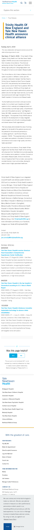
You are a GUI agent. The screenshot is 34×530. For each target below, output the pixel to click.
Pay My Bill (5, 443)
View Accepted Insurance (9, 450)
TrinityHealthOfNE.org (21, 219)
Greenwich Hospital (8, 396)
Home (3, 18)
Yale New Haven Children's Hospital (12, 392)
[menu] (30, 3)
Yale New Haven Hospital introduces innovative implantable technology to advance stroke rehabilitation (16, 310)
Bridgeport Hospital (8, 389)
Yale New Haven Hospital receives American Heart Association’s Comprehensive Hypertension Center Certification (15, 252)
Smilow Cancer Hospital (9, 406)
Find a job (5, 460)
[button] (19, 526)
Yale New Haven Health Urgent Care (12, 409)
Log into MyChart (7, 454)
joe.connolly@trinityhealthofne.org (12, 237)
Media (4, 472)
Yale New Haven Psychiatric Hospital (13, 402)
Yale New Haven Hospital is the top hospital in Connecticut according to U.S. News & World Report (16, 285)
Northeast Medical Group (9, 422)
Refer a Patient (6, 457)
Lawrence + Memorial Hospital (11, 399)
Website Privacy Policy (10, 519)
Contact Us (5, 464)
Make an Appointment (8, 447)
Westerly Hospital (7, 412)
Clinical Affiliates (7, 419)
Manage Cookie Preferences (10, 482)
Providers (5, 475)
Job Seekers (5, 478)
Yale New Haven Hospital (9, 416)
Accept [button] (7, 526)
